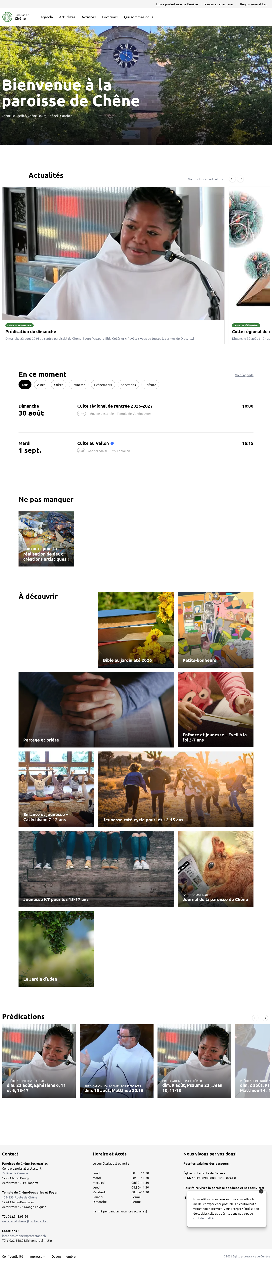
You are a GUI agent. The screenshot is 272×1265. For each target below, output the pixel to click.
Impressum (37, 1256)
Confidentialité (12, 1256)
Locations (110, 17)
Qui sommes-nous (138, 17)
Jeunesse (78, 384)
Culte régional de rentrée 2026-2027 (115, 406)
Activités (89, 17)
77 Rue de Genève (15, 1173)
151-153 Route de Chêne (19, 1197)
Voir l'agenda (244, 375)
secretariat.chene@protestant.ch (25, 1221)
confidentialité (203, 1218)
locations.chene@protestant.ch (24, 1236)
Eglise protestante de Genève (177, 4)
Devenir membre (64, 1256)
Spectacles (128, 384)
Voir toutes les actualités (205, 179)
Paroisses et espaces (219, 4)
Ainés (41, 384)
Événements (103, 384)
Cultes (58, 384)
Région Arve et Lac (253, 4)
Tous (25, 384)
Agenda (46, 17)
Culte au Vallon (93, 443)
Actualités (67, 17)
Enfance (150, 384)
